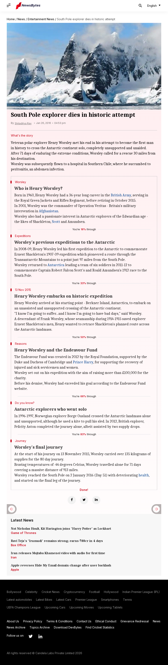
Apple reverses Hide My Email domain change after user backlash (61, 565)
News (21, 19)
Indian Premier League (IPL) (141, 592)
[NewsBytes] (28, 6)
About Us (13, 621)
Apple (15, 569)
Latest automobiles (19, 599)
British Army (121, 195)
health (143, 475)
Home (11, 19)
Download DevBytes (68, 627)
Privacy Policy (32, 621)
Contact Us (84, 621)
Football (94, 592)
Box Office (18, 545)
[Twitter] (84, 500)
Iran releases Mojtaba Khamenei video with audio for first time (59, 553)
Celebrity (31, 592)
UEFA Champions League (24, 607)
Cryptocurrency (74, 592)
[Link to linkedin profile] (40, 636)
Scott (56, 222)
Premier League (86, 599)
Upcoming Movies (81, 607)
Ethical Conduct (105, 621)
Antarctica (56, 265)
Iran (14, 557)
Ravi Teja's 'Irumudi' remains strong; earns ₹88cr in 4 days (57, 541)
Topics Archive (40, 627)
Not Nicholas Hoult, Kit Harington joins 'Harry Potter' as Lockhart (61, 529)
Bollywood (14, 592)
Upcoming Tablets (110, 607)
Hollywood (111, 592)
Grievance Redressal (134, 621)
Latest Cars (63, 599)
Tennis (127, 599)
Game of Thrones (23, 533)
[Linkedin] (96, 500)
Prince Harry (83, 362)
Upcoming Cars (55, 607)
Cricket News (51, 592)
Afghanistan (48, 211)
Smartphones (110, 599)
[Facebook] (72, 500)
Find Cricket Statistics (100, 627)
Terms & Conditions (59, 621)
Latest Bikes (44, 599)
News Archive (16, 627)
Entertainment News (41, 19)
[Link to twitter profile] (30, 636)
